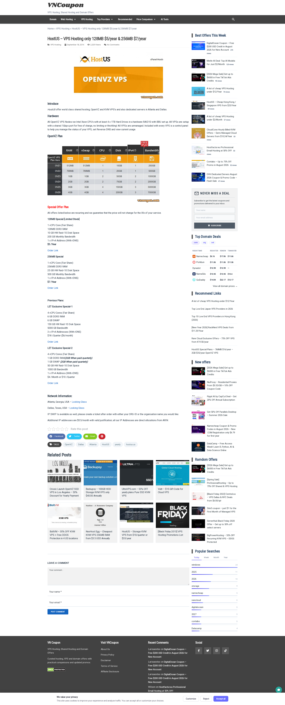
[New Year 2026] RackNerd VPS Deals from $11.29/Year (213, 329)
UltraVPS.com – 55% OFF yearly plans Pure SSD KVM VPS (136, 492)
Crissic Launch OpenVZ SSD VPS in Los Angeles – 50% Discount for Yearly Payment (64, 492)
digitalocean (197, 607)
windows (196, 564)
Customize (191, 699)
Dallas (81, 444)
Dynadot (197, 268)
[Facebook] (198, 650)
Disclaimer (106, 660)
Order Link (53, 250)
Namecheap (202, 256)
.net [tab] (212, 242)
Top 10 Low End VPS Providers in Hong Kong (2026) (213, 318)
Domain (53, 19)
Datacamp (197, 628)
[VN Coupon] (66, 5)
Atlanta (93, 444)
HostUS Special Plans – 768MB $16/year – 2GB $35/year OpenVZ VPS (212, 351)
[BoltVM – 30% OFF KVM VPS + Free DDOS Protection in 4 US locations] (64, 515)
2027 (194, 614)
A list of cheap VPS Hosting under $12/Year (213, 301)
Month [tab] (216, 557)
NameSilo (201, 274)
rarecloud (196, 600)
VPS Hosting (87, 19)
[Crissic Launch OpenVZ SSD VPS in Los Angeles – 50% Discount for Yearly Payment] (64, 472)
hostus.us (130, 444)
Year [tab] (226, 557)
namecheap (197, 593)
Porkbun (200, 262)
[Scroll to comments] (279, 690)
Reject (206, 699)
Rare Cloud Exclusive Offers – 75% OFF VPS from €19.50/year (213, 340)
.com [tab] (196, 242)
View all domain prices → (225, 286)
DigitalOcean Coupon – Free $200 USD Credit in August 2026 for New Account (167, 653)
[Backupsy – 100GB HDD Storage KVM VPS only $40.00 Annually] (100, 472)
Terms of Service (109, 666)
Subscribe (214, 225)
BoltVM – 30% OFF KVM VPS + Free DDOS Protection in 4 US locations (64, 535)
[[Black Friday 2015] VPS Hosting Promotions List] (172, 515)
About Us (105, 649)
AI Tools (164, 19)
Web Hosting (69, 19)
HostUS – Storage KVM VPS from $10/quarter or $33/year (135, 535)
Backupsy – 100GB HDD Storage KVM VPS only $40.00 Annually (98, 492)
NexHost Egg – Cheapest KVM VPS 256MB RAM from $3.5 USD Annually (99, 535)
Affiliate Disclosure (110, 671)
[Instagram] (216, 650)
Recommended (125, 19)
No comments (113, 45)
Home (51, 28)
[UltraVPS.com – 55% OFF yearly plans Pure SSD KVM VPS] (136, 472)
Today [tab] (196, 557)
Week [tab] (206, 557)
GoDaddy (200, 280)
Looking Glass (79, 401)
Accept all (220, 699)
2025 (194, 572)
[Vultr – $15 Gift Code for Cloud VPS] (172, 472)
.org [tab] (204, 242)
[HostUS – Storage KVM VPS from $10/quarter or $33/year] (136, 515)
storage (195, 586)
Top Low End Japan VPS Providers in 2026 (212, 309)
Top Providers (105, 19)
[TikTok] (225, 650)
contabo (196, 621)
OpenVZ (69, 444)
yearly (118, 444)
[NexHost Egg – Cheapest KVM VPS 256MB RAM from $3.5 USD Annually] (100, 515)
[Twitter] (207, 650)
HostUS (105, 444)
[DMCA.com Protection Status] (56, 670)
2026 (194, 579)
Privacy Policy (107, 654)
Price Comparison (146, 19)
